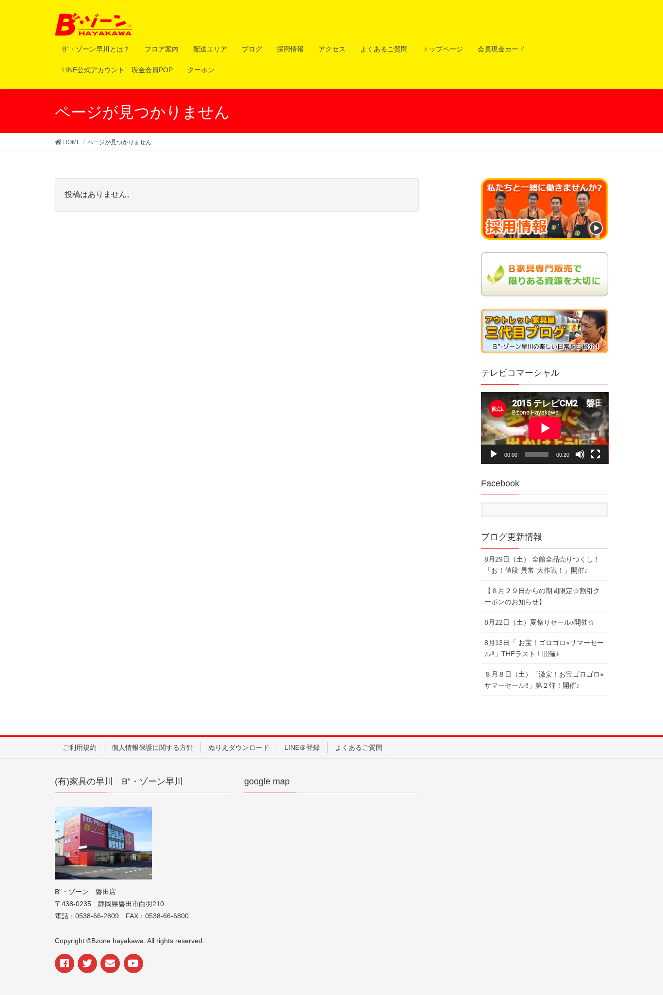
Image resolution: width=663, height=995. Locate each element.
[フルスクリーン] (595, 454)
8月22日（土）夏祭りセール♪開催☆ (539, 622)
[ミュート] (580, 454)
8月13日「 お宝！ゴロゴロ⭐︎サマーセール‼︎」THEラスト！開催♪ (544, 648)
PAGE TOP (649, 952)
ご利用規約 (80, 747)
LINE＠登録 (302, 747)
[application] (545, 428)
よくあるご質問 (358, 747)
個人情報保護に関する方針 (152, 747)
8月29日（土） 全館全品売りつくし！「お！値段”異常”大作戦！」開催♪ (542, 564)
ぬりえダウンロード (238, 747)
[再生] (493, 454)
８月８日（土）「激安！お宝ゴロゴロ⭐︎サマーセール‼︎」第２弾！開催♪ (544, 679)
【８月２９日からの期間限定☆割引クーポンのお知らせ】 (542, 596)
